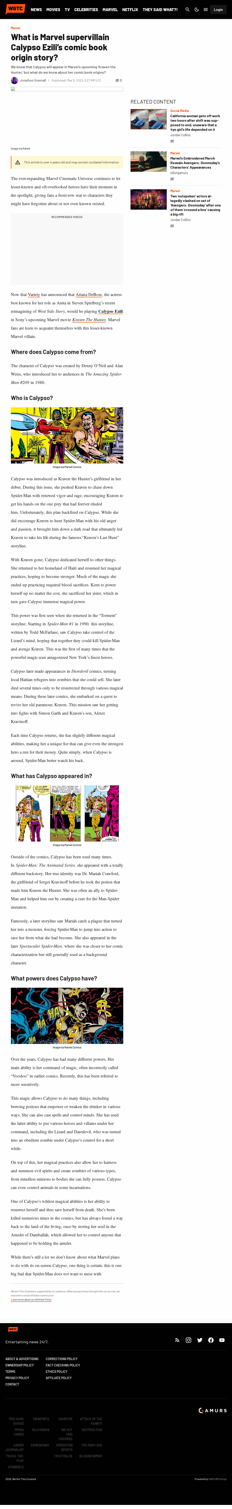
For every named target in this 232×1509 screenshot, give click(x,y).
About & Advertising (22, 1359)
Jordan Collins (180, 135)
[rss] (177, 1340)
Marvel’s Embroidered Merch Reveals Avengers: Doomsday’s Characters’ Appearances (195, 162)
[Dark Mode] (196, 9)
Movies (53, 9)
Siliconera (40, 1430)
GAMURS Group (218, 1478)
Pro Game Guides (16, 1421)
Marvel (110, 9)
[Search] (187, 9)
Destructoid (92, 1430)
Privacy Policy (17, 1378)
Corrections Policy (61, 1359)
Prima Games (19, 1432)
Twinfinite (41, 1419)
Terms (10, 1371)
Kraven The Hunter (89, 319)
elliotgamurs (179, 173)
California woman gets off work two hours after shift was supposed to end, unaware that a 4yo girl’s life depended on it (195, 122)
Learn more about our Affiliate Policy (31, 1299)
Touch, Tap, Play (15, 1458)
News (36, 9)
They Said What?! (160, 9)
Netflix (130, 9)
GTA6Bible (16, 1467)
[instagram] (188, 1340)
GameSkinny (40, 1445)
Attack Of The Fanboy (91, 1421)
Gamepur (65, 1419)
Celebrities (86, 9)
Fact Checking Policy (63, 1365)
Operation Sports (64, 1447)
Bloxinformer (90, 1456)
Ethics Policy (56, 1371)
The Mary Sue (91, 1445)
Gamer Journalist (14, 1447)
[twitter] (199, 1340)
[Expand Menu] (205, 9)
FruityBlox (63, 1456)
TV (67, 9)
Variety (34, 294)
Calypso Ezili (110, 311)
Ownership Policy (19, 1365)
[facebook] (210, 1340)
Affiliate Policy (59, 1378)
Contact (12, 1384)
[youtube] (222, 1340)
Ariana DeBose (89, 294)
